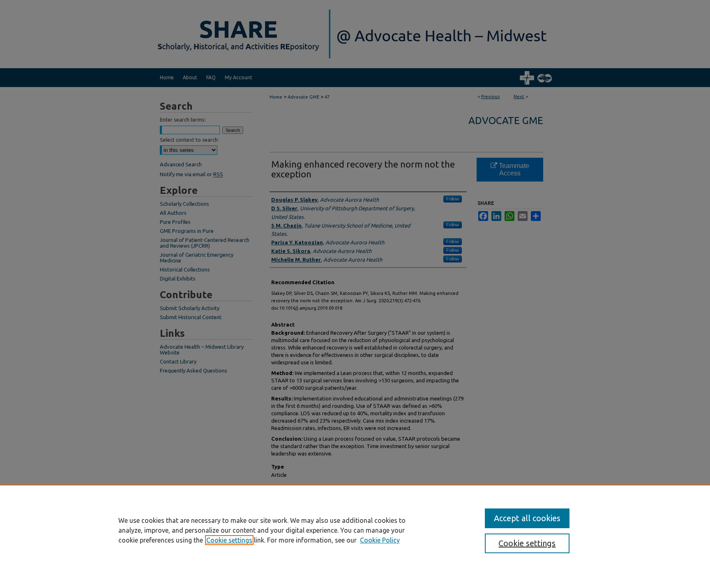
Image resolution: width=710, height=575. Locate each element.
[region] (355, 530)
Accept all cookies (527, 518)
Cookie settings (229, 540)
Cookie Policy (380, 540)
